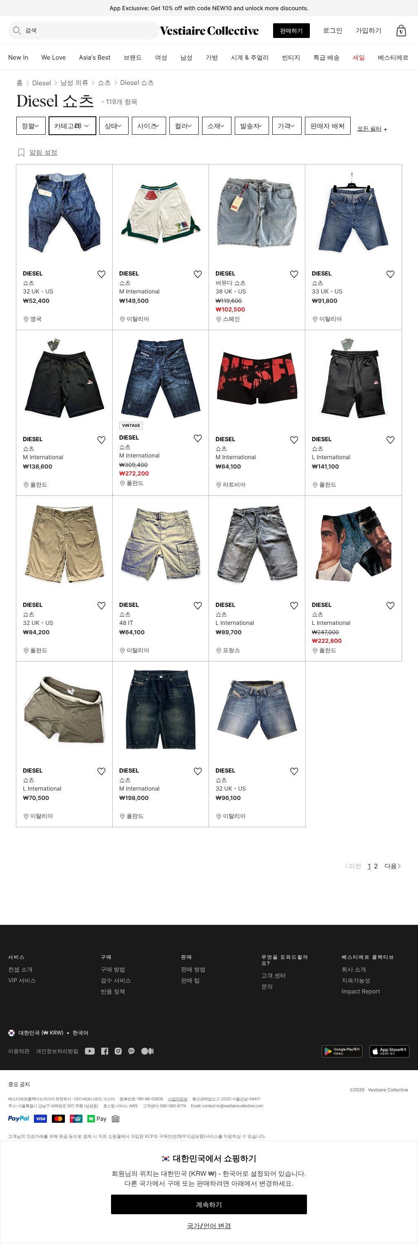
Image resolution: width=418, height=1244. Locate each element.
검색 (31, 30)
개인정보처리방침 (57, 1051)
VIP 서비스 (22, 980)
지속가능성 (356, 980)
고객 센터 (273, 975)
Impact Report (361, 991)
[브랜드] (148, 57)
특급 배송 (327, 57)
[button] (401, 30)
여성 (161, 57)
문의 (267, 986)
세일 (359, 57)
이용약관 (18, 1051)
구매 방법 (113, 969)
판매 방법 (193, 969)
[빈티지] (307, 57)
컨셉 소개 (20, 969)
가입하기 (369, 30)
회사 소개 (354, 969)
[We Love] (72, 57)
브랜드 (133, 57)
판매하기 (291, 30)
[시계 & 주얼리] (275, 57)
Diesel (41, 83)
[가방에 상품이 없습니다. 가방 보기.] (401, 30)
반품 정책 (113, 991)
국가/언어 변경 (209, 1226)
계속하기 (209, 1204)
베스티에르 (393, 57)
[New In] (34, 57)
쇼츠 (104, 82)
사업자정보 (178, 1099)
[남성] (199, 57)
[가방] (224, 57)
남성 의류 (74, 82)
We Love (53, 57)
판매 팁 (190, 980)
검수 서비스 (116, 980)
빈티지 (291, 57)
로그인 (332, 30)
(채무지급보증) (190, 1136)
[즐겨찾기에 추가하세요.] (101, 274)
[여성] (174, 57)
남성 (186, 57)
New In (18, 57)
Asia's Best (95, 57)
